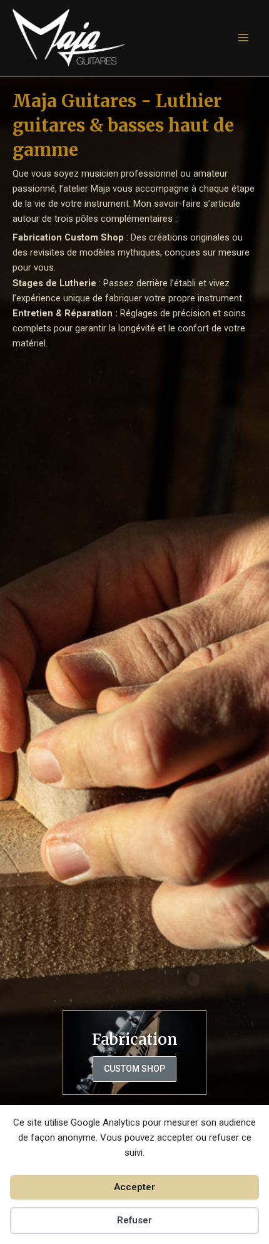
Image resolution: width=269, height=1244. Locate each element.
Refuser (134, 1220)
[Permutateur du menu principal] (243, 37)
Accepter (134, 1187)
